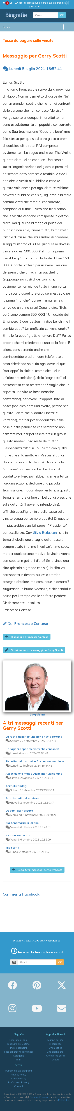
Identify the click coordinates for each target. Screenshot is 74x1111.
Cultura (55, 1059)
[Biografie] (16, 15)
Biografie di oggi (18, 1039)
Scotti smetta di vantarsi (23, 798)
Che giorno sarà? (55, 1055)
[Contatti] (61, 1010)
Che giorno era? (55, 1051)
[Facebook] (12, 987)
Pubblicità (63, 1100)
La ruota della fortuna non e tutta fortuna (34, 736)
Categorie (18, 1055)
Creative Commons (39, 1097)
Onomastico (55, 1047)
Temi (18, 1059)
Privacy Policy (18, 1074)
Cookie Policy (18, 1078)
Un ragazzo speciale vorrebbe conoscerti (33, 749)
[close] (67, 3)
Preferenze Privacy (18, 1082)
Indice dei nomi (18, 1047)
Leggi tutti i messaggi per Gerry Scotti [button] (39, 869)
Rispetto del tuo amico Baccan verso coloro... (36, 761)
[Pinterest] (37, 987)
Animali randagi (16, 786)
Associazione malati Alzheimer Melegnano (34, 773)
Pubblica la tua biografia (18, 1070)
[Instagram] (12, 1010)
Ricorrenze (55, 1043)
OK (62, 15)
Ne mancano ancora (19, 835)
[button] (26, 637)
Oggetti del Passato (19, 810)
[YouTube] (37, 1010)
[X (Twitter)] (61, 987)
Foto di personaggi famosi (18, 1051)
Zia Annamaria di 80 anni (22, 823)
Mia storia (12, 847)
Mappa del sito (55, 1039)
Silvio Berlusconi (45, 532)
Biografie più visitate (18, 1043)
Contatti (18, 1086)
